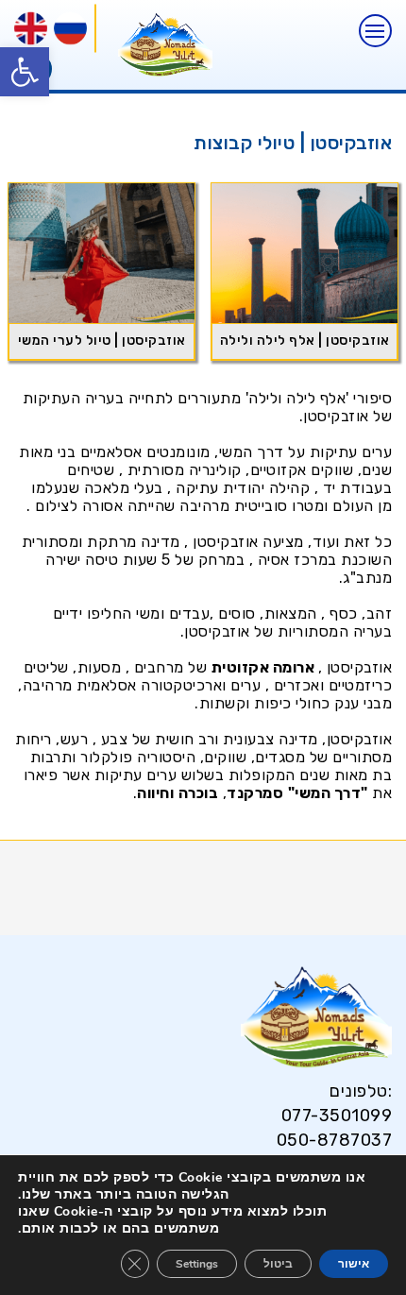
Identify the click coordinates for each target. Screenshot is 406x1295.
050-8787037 (334, 1140)
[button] (24, 71)
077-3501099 (336, 1115)
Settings (197, 1263)
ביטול (278, 1263)
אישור (353, 1263)
